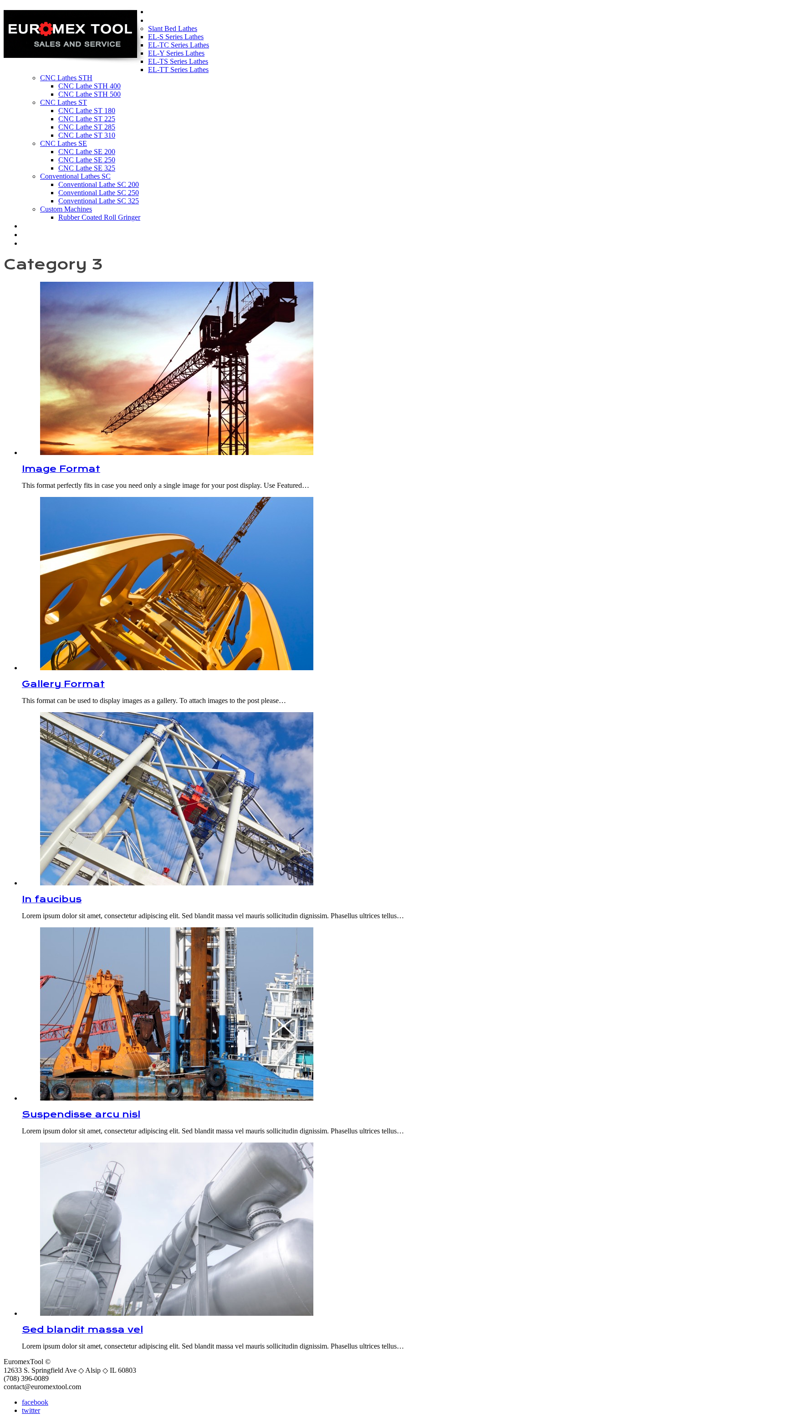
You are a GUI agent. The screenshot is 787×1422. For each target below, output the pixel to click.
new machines (182, 20)
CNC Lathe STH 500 (89, 94)
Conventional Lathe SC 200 (98, 184)
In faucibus (52, 899)
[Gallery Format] (176, 668)
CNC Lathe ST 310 (86, 135)
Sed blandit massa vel (82, 1329)
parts (34, 225)
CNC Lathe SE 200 (86, 151)
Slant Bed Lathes (172, 28)
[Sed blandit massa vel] (176, 1313)
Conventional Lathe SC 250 (98, 192)
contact (40, 243)
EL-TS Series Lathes (178, 61)
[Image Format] (176, 452)
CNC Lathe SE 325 (86, 168)
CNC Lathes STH (66, 78)
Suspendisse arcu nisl (81, 1114)
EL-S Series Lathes (176, 37)
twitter (31, 1410)
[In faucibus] (176, 883)
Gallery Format (63, 684)
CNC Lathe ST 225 (86, 119)
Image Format (61, 469)
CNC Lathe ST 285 (86, 127)
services (41, 234)
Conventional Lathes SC (75, 176)
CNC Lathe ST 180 (86, 110)
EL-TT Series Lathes (178, 69)
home (162, 11)
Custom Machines (66, 209)
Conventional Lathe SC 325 (98, 201)
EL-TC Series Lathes (178, 45)
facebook (35, 1402)
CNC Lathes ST (63, 102)
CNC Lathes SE (63, 143)
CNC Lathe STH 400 (89, 86)
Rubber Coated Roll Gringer (99, 217)
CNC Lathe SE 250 (86, 160)
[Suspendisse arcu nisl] (176, 1098)
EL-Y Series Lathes (176, 53)
